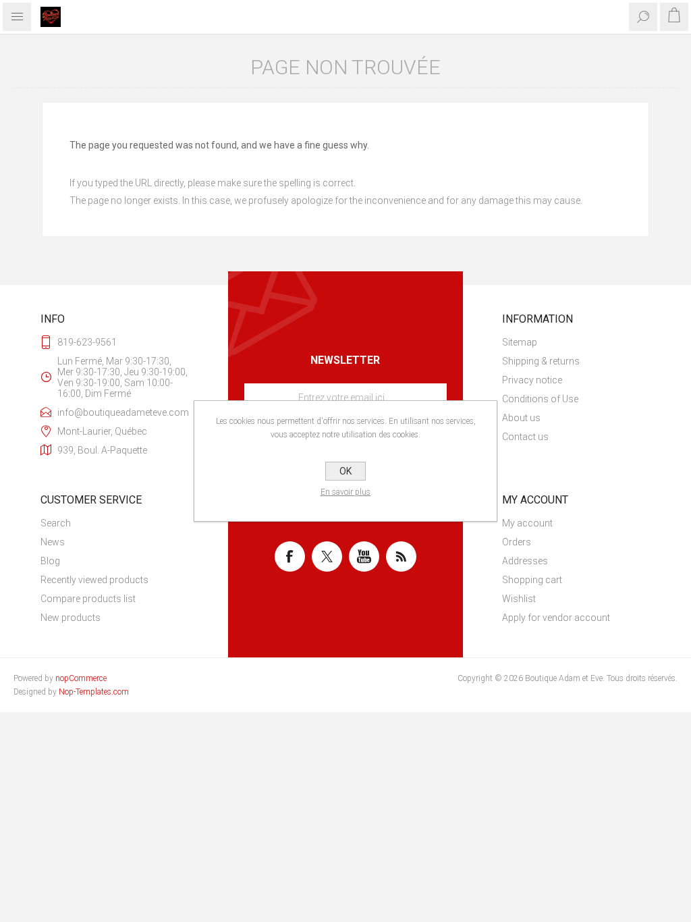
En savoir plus (345, 492)
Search (55, 523)
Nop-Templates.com (94, 692)
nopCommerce (81, 678)
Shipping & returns (541, 361)
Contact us (525, 436)
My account (527, 523)
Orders (516, 542)
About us (521, 417)
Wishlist (519, 598)
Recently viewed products (94, 579)
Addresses (525, 560)
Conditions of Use (540, 399)
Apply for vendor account (556, 617)
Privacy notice (532, 380)
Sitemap (519, 342)
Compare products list (88, 598)
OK (345, 471)
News (52, 542)
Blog (50, 560)
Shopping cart (532, 579)
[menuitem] (576, 342)
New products (70, 617)
